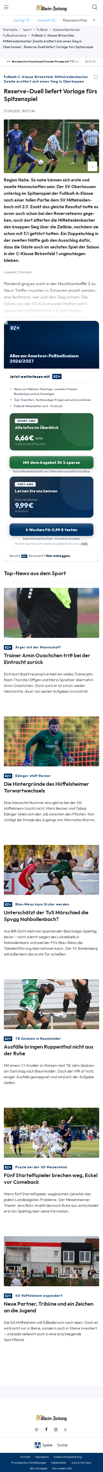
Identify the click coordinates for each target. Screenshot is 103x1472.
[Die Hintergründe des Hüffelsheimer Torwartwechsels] (51, 740)
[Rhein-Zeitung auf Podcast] (65, 1429)
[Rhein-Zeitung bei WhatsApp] (36, 1429)
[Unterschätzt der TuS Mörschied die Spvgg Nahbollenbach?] (51, 869)
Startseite (10, 30)
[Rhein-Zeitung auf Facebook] (46, 1429)
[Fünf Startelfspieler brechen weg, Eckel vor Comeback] (51, 1132)
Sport (27, 30)
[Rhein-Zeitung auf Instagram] (55, 1429)
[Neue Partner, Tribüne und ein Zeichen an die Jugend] (51, 1260)
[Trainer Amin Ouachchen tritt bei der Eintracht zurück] (51, 612)
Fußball (42, 30)
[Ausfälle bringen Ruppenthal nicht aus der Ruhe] (51, 1003)
